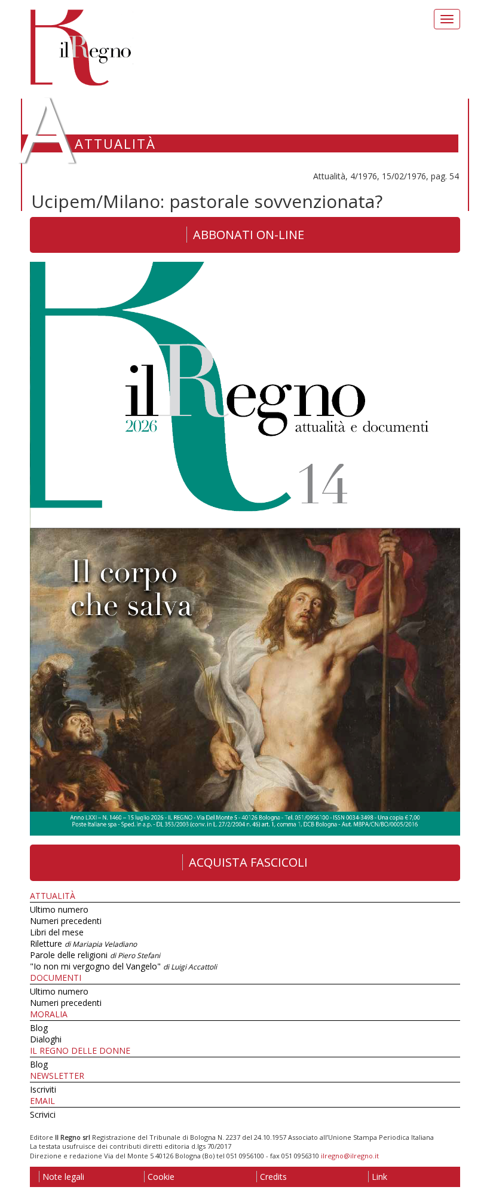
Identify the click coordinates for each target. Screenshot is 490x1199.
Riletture (83, 943)
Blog (39, 1027)
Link (379, 1176)
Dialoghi (46, 1039)
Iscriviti (43, 1089)
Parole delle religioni (95, 955)
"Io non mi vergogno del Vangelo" (123, 966)
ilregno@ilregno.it (350, 1155)
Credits (273, 1176)
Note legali (63, 1176)
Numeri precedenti (66, 920)
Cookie (161, 1176)
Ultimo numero (59, 909)
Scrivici (43, 1114)
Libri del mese (57, 932)
